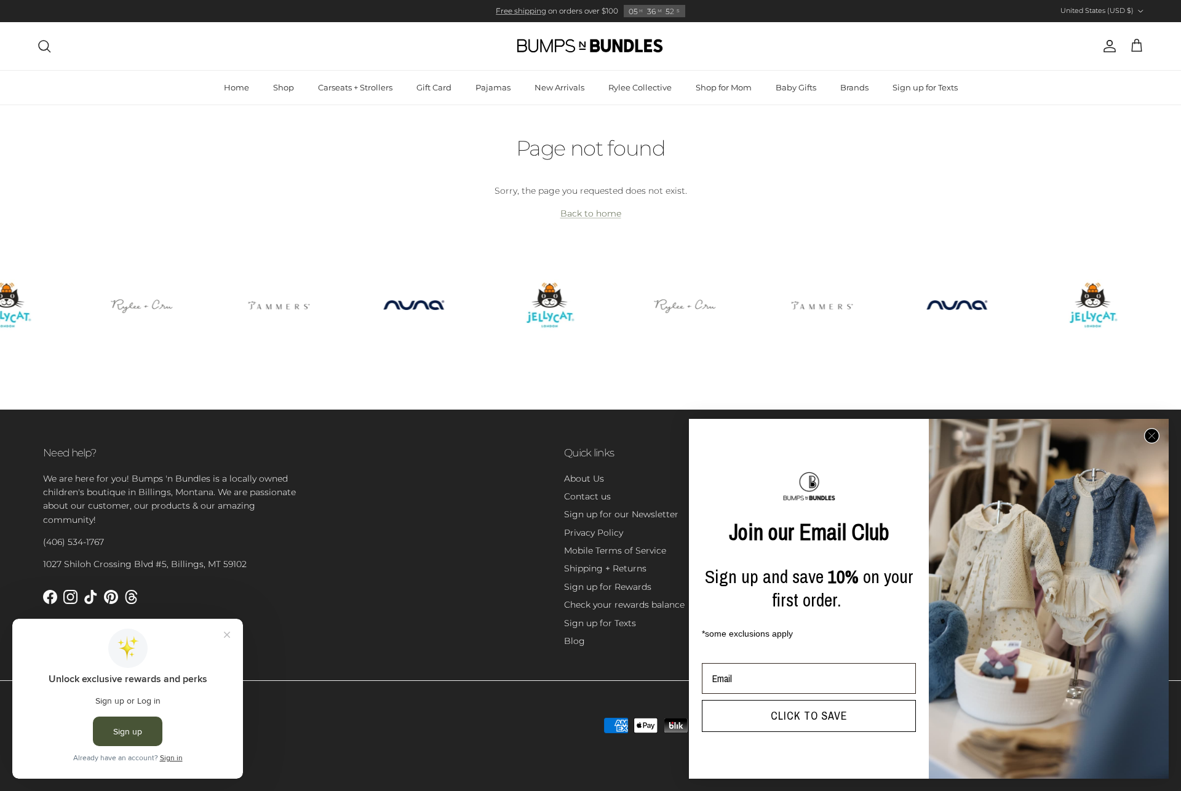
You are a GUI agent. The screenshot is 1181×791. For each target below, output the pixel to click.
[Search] (44, 46)
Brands (854, 87)
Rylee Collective (640, 87)
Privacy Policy (593, 532)
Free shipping (521, 10)
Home (236, 87)
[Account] (1107, 46)
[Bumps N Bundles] (590, 46)
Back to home (590, 213)
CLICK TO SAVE (809, 715)
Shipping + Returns (605, 568)
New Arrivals (559, 87)
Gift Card (433, 87)
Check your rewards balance (624, 604)
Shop (283, 87)
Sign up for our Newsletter (621, 514)
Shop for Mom (724, 87)
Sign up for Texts (925, 87)
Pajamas (493, 87)
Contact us (587, 496)
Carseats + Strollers (355, 87)
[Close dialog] (1151, 435)
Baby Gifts (796, 87)
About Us (584, 478)
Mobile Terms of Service (615, 550)
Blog (574, 640)
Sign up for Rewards (607, 586)
